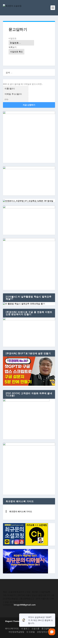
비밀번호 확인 (16, 51)
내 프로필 (30, 631)
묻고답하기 (46, 628)
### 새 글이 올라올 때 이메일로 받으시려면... (23, 84)
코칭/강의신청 (43, 631)
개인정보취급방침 (16, 631)
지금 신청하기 (29, 105)
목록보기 (12, 47)
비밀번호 (12, 38)
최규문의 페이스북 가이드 (20, 511)
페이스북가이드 (12, 628)
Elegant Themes (12, 621)
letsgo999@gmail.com (25, 604)
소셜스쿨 (35, 628)
